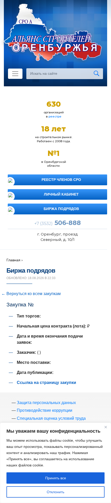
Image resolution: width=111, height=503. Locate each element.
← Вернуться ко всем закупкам (31, 293)
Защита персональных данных (46, 402)
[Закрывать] (105, 427)
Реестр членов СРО (61, 180)
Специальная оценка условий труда (51, 418)
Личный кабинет (61, 194)
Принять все (55, 478)
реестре (55, 116)
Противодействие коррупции (44, 410)
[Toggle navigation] (15, 74)
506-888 (57, 223)
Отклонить (55, 492)
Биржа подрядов (61, 209)
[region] (55, 463)
